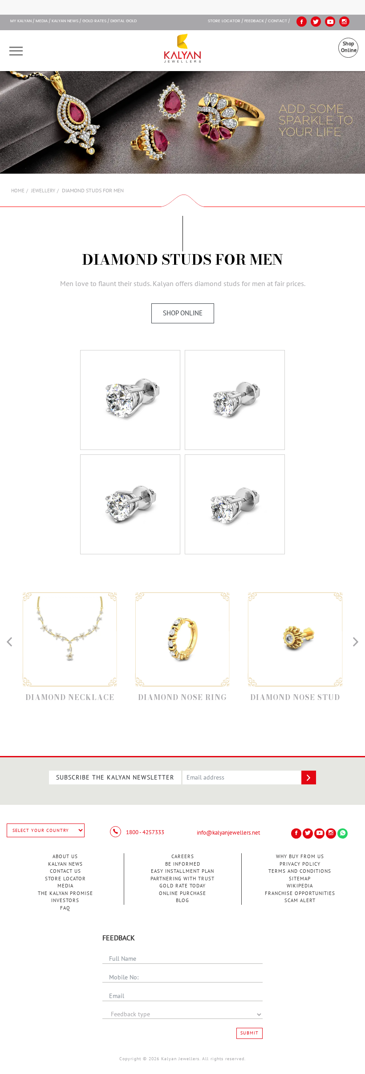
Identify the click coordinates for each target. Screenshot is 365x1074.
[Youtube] (330, 21)
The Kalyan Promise (65, 893)
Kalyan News (65, 21)
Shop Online (349, 46)
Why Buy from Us (300, 856)
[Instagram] (344, 21)
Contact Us (65, 871)
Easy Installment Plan (182, 871)
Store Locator (65, 879)
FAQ (65, 908)
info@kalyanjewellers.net (228, 832)
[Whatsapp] (342, 833)
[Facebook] (301, 21)
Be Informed (182, 864)
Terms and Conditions (299, 871)
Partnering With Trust (182, 879)
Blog (182, 900)
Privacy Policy (300, 864)
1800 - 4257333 (144, 832)
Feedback (254, 21)
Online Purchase (182, 893)
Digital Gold (123, 21)
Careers (182, 856)
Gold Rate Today (182, 886)
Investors (65, 900)
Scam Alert (300, 900)
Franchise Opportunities (300, 893)
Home (17, 191)
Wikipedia (300, 886)
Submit (249, 1033)
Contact (277, 21)
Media (42, 21)
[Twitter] (316, 21)
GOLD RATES (94, 21)
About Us (65, 856)
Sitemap (300, 879)
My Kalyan (21, 21)
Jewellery (43, 191)
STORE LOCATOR (224, 21)
